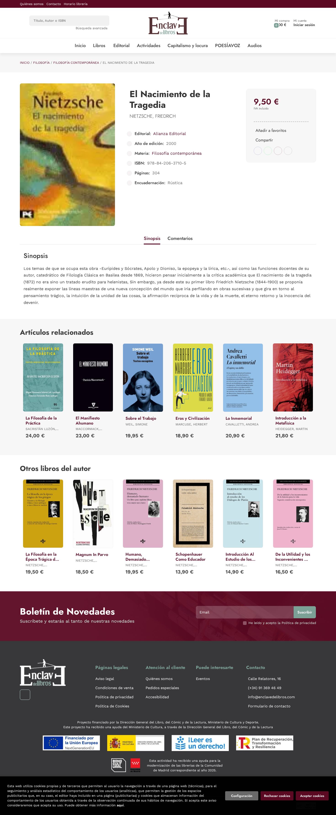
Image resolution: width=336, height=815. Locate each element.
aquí (120, 805)
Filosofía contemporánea (76, 62)
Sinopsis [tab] (152, 238)
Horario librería (76, 3)
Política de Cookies (112, 706)
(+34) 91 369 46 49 (264, 688)
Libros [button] (99, 45)
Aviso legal (104, 679)
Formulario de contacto (269, 706)
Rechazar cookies (277, 796)
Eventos (203, 679)
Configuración (241, 796)
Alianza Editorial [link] (169, 133)
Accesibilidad (157, 697)
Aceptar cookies (312, 796)
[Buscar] (101, 21)
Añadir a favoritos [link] (271, 130)
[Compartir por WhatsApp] (268, 151)
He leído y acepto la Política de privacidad (282, 623)
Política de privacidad (114, 697)
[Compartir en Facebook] (258, 151)
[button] (282, 23)
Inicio (24, 62)
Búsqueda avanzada (91, 28)
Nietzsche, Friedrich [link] (153, 116)
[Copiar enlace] (288, 151)
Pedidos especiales (162, 688)
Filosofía (41, 62)
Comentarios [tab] (180, 238)
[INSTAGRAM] (25, 695)
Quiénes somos (31, 3)
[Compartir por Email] (278, 151)
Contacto (53, 3)
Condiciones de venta (114, 688)
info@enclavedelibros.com (271, 697)
